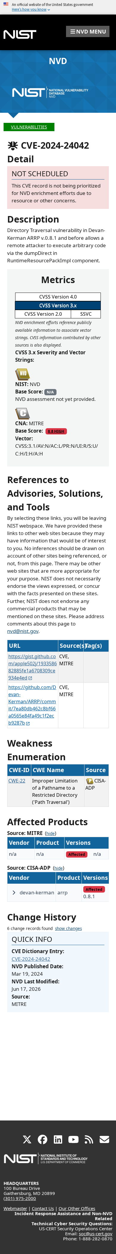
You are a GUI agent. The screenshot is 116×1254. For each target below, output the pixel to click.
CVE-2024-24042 (31, 958)
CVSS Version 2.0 (43, 314)
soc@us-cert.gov (95, 1233)
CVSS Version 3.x (57, 305)
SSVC (86, 314)
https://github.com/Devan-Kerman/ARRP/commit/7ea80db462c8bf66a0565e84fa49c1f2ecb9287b (32, 705)
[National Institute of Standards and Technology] (46, 1161)
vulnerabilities (29, 127)
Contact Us (43, 1208)
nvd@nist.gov (22, 631)
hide (50, 833)
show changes (68, 928)
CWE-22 (16, 780)
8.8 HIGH (56, 431)
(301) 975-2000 (20, 1198)
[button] (87, 31)
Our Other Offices (77, 1208)
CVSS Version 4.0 (58, 296)
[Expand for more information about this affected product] (13, 892)
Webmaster (15, 1208)
